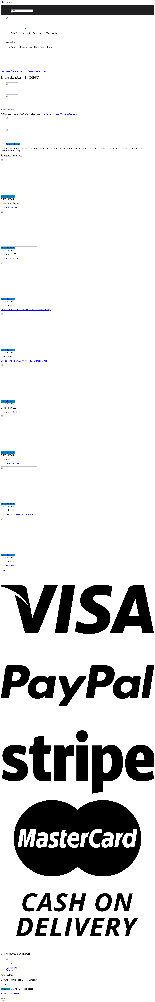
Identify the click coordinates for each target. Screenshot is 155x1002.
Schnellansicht (8, 196)
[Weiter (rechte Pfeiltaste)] (4, 1000)
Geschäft (10, 965)
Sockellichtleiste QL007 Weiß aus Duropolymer (24, 361)
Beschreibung (13, 144)
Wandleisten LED (37, 71)
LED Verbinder (8, 566)
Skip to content (8, 2)
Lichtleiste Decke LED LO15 (14, 207)
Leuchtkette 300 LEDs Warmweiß (17, 514)
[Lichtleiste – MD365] (12, 106)
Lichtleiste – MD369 (10, 258)
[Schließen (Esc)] (2, 998)
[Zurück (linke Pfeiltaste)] (2, 1000)
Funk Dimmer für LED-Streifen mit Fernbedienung (26, 310)
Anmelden (5, 989)
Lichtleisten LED (19, 71)
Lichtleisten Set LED (10, 412)
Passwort (6, 984)
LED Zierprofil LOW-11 (11, 463)
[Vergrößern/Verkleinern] (4, 998)
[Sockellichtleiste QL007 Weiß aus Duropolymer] (12, 94)
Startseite (10, 16)
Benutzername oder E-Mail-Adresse (19, 980)
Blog (3, 570)
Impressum (11, 968)
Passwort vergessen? (11, 993)
